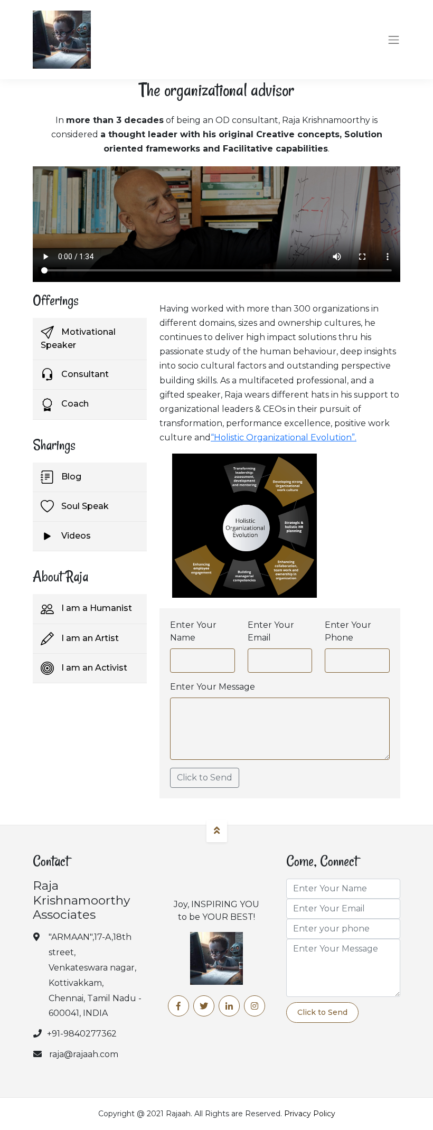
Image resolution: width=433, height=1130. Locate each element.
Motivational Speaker (78, 338)
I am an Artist (89, 638)
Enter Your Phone (348, 631)
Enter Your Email (271, 631)
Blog (70, 477)
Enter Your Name (193, 631)
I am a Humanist (95, 608)
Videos (75, 536)
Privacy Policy (309, 1113)
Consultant (84, 374)
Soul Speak (84, 506)
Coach (74, 404)
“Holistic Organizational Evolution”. (283, 437)
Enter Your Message (212, 687)
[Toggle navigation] (393, 39)
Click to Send (204, 778)
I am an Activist (93, 668)
